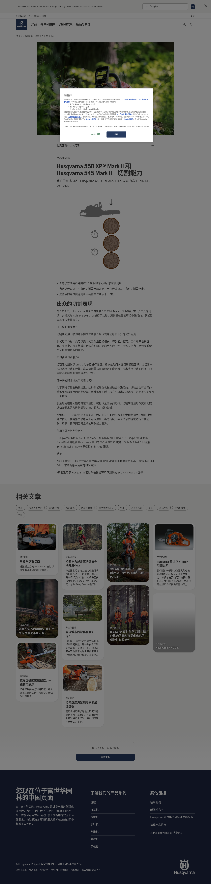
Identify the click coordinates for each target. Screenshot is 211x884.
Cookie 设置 (95, 134)
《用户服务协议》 (130, 99)
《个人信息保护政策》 (124, 114)
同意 (116, 134)
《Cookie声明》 (90, 119)
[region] (106, 115)
